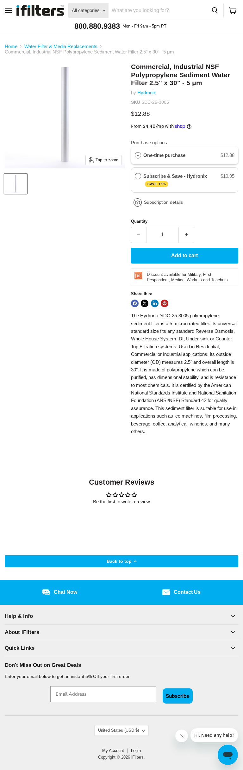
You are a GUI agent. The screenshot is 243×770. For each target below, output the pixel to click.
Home (11, 46)
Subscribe (178, 695)
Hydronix (146, 92)
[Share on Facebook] (135, 303)
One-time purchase (164, 155)
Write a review (121, 518)
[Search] (214, 10)
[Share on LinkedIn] (155, 303)
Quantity (139, 221)
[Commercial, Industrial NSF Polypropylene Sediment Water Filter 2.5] (15, 184)
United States (118, 730)
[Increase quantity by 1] (186, 235)
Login (136, 750)
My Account (113, 750)
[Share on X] (144, 303)
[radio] (138, 155)
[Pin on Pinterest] (164, 303)
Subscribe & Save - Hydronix (175, 179)
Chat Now (65, 592)
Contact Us (187, 592)
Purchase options (149, 142)
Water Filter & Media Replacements (60, 46)
